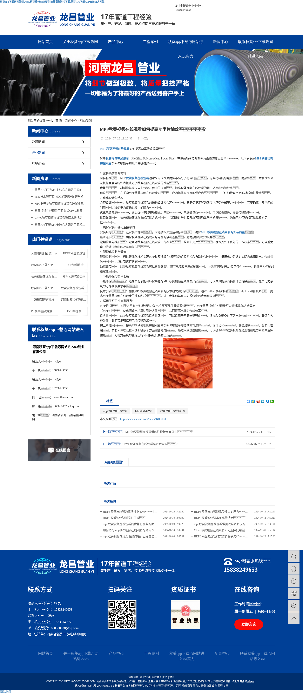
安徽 (204, 685)
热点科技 (150, 685)
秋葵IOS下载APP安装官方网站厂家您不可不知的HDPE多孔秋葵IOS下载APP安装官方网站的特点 (61, 224)
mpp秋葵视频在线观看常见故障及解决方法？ (225, 524)
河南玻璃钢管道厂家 (44, 253)
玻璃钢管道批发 (44, 299)
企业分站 (145, 677)
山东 (215, 685)
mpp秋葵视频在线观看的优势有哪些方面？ (134, 524)
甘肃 (225, 685)
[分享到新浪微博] (258, 401)
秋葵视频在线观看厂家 (74, 288)
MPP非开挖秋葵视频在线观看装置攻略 (59, 203)
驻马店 (197, 685)
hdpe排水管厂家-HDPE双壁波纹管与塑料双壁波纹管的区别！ (61, 196)
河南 (179, 685)
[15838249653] (293, 581)
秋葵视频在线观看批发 (44, 276)
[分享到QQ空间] (253, 401)
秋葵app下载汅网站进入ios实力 (185, 44)
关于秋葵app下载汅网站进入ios (80, 44)
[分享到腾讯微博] (262, 401)
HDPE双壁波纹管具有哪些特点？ (221, 517)
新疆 (220, 685)
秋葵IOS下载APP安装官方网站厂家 (44, 288)
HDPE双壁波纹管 (74, 253)
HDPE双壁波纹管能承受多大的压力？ (222, 511)
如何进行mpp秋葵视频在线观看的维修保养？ (134, 530)
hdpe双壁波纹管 (143, 411)
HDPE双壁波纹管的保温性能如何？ (131, 511)
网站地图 (157, 677)
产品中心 (115, 42)
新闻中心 (220, 42)
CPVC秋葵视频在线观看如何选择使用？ (223, 530)
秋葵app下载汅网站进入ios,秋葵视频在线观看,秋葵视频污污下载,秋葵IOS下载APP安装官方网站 (52, 1)
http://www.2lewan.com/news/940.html (143, 419)
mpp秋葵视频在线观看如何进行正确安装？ (133, 536)
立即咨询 (248, 624)
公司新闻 (38, 142)
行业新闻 (86, 120)
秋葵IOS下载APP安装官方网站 (44, 265)
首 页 (58, 120)
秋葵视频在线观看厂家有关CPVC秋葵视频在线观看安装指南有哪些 (61, 210)
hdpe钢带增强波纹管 (173, 681)
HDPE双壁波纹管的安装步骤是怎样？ (224, 536)
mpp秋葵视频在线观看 (115, 411)
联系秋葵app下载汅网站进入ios (255, 44)
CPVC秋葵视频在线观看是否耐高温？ (150, 444)
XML (172, 677)
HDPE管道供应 (74, 265)
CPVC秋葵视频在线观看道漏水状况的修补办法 (61, 217)
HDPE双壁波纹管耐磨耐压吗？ (125, 517)
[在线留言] (293, 606)
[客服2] (293, 569)
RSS (165, 677)
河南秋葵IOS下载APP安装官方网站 (74, 299)
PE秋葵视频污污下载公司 (44, 311)
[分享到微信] (272, 401)
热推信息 (133, 677)
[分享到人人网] (267, 401)
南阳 (190, 685)
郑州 (184, 685)
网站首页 (45, 42)
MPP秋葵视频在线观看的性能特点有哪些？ (160, 431)
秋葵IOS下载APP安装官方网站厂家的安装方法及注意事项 (61, 189)
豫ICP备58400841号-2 (86, 685)
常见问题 (38, 163)
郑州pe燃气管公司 (74, 276)
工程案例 (150, 42)
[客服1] (293, 556)
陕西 (209, 685)
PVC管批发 (74, 311)
